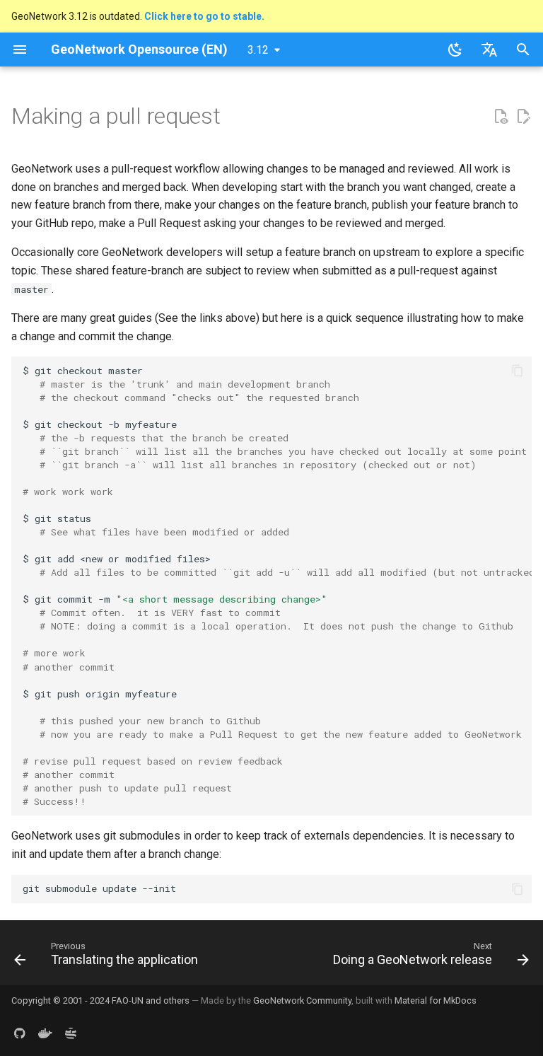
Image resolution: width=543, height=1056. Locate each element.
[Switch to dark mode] (455, 49)
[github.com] (19, 1033)
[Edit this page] (523, 117)
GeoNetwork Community (302, 1000)
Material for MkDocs (436, 1000)
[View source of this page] (500, 117)
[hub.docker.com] (45, 1033)
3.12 (258, 50)
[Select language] (489, 49)
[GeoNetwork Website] (70, 1033)
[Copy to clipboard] (517, 370)
